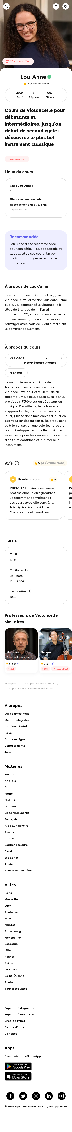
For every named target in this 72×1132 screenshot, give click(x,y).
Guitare (10, 806)
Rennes (10, 956)
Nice (8, 918)
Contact (11, 1033)
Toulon (10, 982)
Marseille (11, 899)
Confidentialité (16, 726)
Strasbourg (13, 931)
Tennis (9, 832)
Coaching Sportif (17, 812)
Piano (9, 793)
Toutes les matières (18, 870)
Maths (9, 774)
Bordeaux (11, 943)
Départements (15, 745)
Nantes (10, 924)
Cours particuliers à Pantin (39, 683)
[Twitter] (23, 1096)
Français (11, 819)
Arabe (9, 864)
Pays (8, 732)
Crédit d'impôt (15, 1020)
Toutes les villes (16, 988)
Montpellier (13, 937)
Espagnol (11, 857)
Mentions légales (17, 720)
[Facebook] (10, 1096)
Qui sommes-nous (17, 713)
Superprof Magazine (19, 1008)
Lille (8, 950)
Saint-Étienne (14, 975)
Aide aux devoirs (16, 825)
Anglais (10, 780)
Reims (9, 963)
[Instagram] (36, 1096)
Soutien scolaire (16, 844)
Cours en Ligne (15, 739)
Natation (11, 800)
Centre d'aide (14, 1027)
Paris (8, 892)
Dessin (9, 851)
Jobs (8, 752)
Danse (9, 838)
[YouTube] (62, 1096)
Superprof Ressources (20, 1014)
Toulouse (11, 912)
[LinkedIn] (49, 1096)
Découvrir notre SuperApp (23, 1056)
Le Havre (11, 969)
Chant (9, 787)
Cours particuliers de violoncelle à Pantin (29, 688)
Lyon (8, 905)
